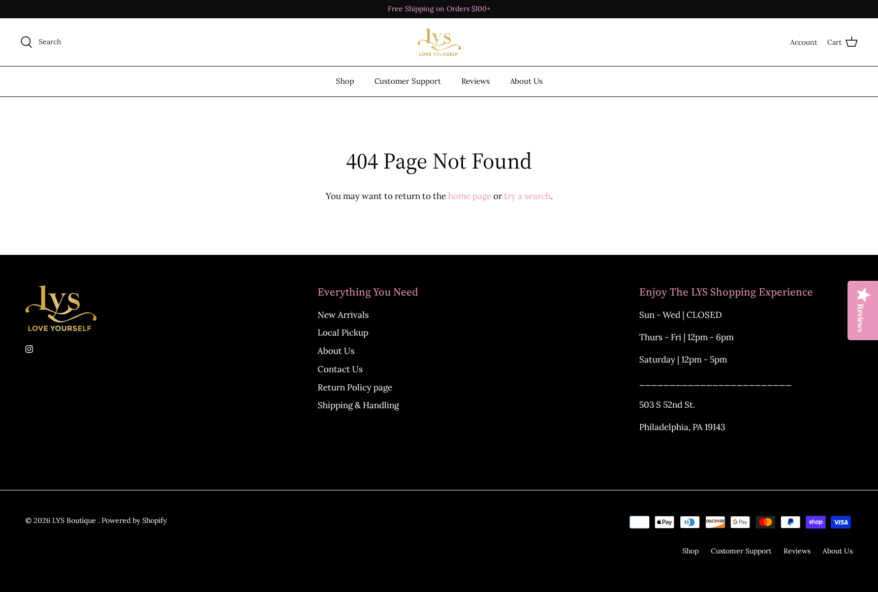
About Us (526, 81)
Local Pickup (343, 332)
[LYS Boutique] (439, 42)
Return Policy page (355, 387)
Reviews (475, 81)
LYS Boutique (75, 520)
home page (469, 196)
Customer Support (407, 81)
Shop (345, 81)
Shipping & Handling (358, 405)
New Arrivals (343, 314)
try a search (527, 196)
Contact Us (340, 369)
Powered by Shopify (134, 520)
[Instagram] (29, 349)
